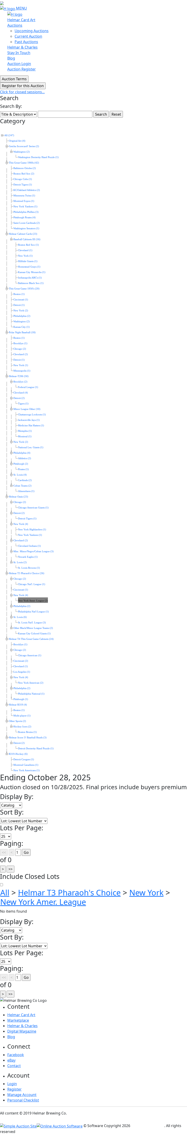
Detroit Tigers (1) (22, 184)
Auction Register (21, 69)
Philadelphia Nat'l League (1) (33, 611)
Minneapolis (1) (21, 371)
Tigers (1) (23, 403)
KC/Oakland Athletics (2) (26, 190)
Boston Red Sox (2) (23, 173)
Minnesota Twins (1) (24, 195)
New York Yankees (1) (25, 206)
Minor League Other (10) (26, 409)
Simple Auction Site (147, 1125)
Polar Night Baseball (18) (22, 332)
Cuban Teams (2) (22, 485)
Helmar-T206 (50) (19, 376)
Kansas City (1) (21, 327)
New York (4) (20, 524)
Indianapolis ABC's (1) (30, 277)
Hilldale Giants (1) (27, 261)
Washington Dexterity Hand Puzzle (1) (38, 157)
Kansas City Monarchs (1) (31, 272)
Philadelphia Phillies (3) (26, 212)
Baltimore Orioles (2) (24, 168)
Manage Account (21, 1094)
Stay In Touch (18, 52)
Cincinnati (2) (20, 661)
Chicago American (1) (29, 655)
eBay (11, 1060)
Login (12, 1083)
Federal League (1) (28, 387)
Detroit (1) (19, 305)
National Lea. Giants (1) (30, 447)
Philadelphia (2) (21, 316)
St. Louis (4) (20, 475)
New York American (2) (30, 683)
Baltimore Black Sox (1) (31, 283)
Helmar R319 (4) (18, 704)
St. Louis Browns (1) (29, 568)
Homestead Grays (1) (29, 267)
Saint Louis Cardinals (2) (26, 223)
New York (146, 892)
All (4, 892)
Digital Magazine (21, 1031)
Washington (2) (21, 152)
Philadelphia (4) (21, 453)
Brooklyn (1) (20, 343)
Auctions (14, 25)
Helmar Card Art (21, 19)
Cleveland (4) (20, 392)
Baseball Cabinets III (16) (26, 239)
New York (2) (20, 310)
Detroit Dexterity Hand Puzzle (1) (36, 748)
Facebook (15, 1054)
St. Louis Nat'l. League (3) (32, 622)
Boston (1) (19, 294)
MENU (21, 8)
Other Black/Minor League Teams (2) (33, 628)
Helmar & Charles (22, 47)
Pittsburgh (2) (20, 464)
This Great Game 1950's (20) (24, 288)
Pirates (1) (23, 469)
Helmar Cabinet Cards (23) (23, 234)
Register (14, 1089)
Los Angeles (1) (21, 672)
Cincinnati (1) (20, 299)
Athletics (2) (24, 458)
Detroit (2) (19, 398)
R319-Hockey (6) (18, 754)
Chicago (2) (19, 349)
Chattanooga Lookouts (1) (32, 414)
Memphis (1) (25, 431)
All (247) (9, 135)
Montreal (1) (24, 436)
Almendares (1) (26, 491)
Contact (14, 1065)
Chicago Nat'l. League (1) (31, 584)
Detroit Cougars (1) (23, 759)
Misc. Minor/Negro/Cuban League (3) (33, 551)
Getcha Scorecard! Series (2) (24, 146)
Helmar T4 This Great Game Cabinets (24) (31, 639)
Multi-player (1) (22, 715)
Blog (11, 58)
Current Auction (28, 36)
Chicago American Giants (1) (33, 507)
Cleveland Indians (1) (29, 546)
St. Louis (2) (20, 562)
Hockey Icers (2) (22, 726)
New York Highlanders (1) (32, 529)
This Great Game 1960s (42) (24, 162)
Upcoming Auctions (32, 30)
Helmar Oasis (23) (18, 496)
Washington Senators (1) (26, 228)
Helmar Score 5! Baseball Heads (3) (28, 737)
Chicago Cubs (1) (22, 179)
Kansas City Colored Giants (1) (34, 633)
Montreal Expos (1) (23, 201)
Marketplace (18, 1020)
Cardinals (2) (25, 480)
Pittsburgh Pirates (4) (24, 217)
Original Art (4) (17, 141)
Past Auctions (26, 41)
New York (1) (25, 256)
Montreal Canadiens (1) (25, 765)
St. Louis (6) (20, 617)
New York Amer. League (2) (33, 600)
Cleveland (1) (25, 250)
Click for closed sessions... (22, 91)
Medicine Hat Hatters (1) (31, 425)
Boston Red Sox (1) (28, 245)
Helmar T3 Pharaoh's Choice (69, 892)
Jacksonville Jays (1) (29, 420)
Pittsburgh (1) (20, 699)
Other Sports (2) (17, 721)
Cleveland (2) (20, 354)
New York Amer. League (43, 901)
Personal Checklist (23, 1100)
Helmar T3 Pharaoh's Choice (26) (26, 573)
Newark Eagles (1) (28, 557)
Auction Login (19, 63)
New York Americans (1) (26, 770)
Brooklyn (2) (20, 381)
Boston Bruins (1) (27, 732)
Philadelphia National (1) (31, 694)
